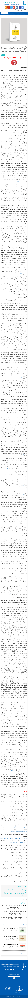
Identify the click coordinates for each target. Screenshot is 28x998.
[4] (23, 243)
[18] (12, 771)
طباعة (23, 887)
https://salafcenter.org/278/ (18, 831)
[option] (14, 930)
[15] (24, 486)
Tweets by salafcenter (23, 956)
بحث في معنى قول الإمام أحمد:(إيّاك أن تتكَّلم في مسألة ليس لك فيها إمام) (14, 906)
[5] (3, 264)
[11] (21, 377)
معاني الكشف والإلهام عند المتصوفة (11, 944)
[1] (18, 181)
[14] (8, 468)
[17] (11, 594)
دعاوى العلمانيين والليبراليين (10, 893)
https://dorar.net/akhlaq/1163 (18, 842)
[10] (23, 364)
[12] (21, 414)
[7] (20, 286)
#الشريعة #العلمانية (20, 893)
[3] (22, 223)
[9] (15, 333)
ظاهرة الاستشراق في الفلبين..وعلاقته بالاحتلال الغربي (14, 917)
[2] (22, 195)
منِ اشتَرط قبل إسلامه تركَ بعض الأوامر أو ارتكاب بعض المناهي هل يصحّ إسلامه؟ (14, 912)
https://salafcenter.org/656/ (18, 827)
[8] (10, 314)
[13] (23, 455)
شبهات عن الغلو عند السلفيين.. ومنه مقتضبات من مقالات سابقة (10, 929)
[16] (23, 495)
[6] (21, 273)
